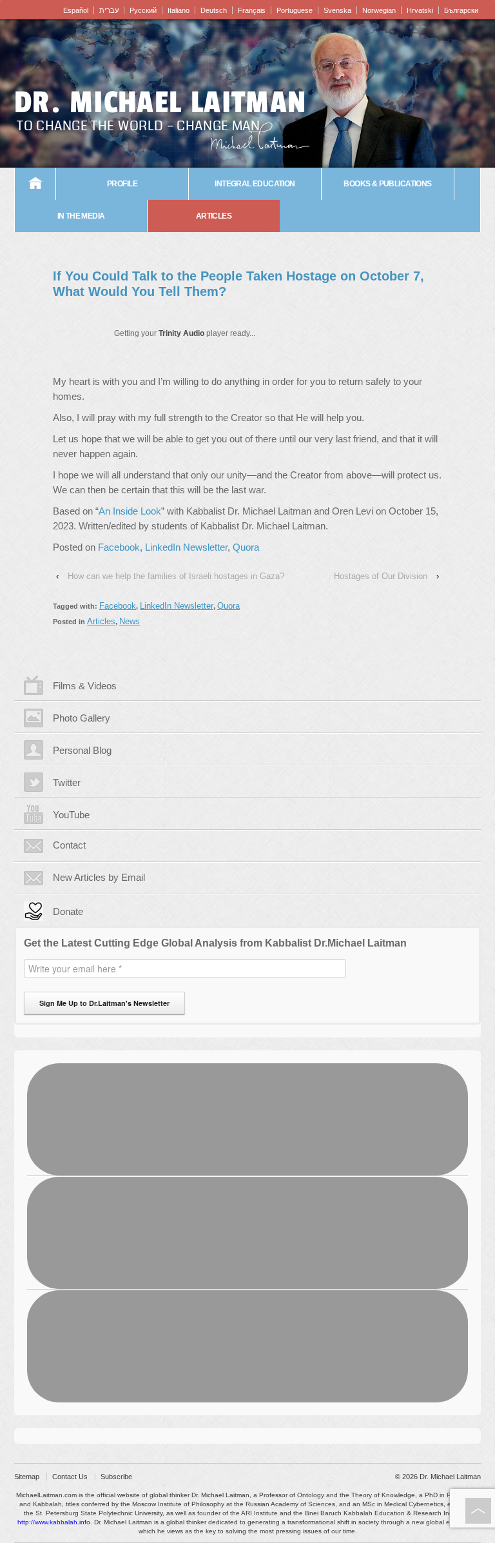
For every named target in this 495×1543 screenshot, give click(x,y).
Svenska (337, 10)
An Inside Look (130, 511)
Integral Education (255, 183)
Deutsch (213, 10)
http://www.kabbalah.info (53, 1522)
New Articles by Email (99, 877)
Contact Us (70, 1476)
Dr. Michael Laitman (160, 102)
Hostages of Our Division (380, 576)
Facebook (119, 547)
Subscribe (116, 1476)
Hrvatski (420, 10)
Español (75, 10)
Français (252, 10)
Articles (213, 216)
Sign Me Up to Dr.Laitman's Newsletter (104, 1003)
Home (35, 184)
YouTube (71, 814)
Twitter (67, 782)
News (129, 621)
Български (461, 10)
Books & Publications (387, 183)
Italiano (178, 10)
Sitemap (26, 1476)
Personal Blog (82, 750)
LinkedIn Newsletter (186, 547)
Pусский (143, 10)
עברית (109, 10)
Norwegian (379, 10)
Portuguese (295, 10)
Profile (122, 183)
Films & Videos (85, 685)
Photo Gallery (81, 718)
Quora (246, 547)
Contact (69, 845)
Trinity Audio (181, 333)
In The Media (81, 216)
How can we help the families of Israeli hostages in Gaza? (176, 576)
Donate (68, 911)
